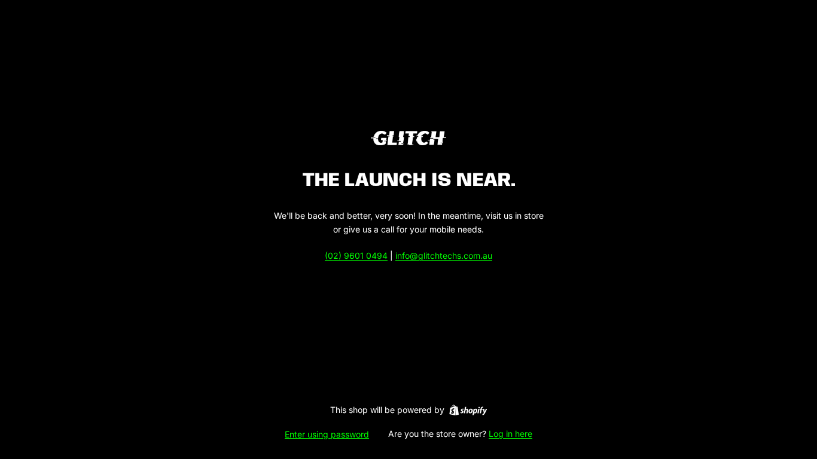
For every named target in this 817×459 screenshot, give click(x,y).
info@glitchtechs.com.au (443, 255)
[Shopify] (468, 410)
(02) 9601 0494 (356, 255)
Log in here (510, 434)
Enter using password (327, 434)
